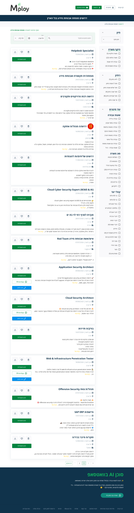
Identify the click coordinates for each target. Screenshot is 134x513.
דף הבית (121, 7)
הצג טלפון (20, 288)
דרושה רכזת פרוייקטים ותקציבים (77, 96)
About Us (68, 509)
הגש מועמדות (22, 59)
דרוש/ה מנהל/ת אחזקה (75, 126)
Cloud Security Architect (80, 297)
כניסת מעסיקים (81, 7)
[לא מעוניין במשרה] (28, 52)
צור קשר (83, 509)
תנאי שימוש (93, 509)
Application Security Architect (76, 267)
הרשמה (95, 7)
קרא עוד (54, 69)
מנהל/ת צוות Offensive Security (76, 389)
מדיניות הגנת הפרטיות (107, 509)
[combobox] (71, 38)
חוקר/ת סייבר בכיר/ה (83, 437)
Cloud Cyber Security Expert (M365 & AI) (70, 189)
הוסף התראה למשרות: (24, 30)
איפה (42, 35)
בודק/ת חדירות (86, 328)
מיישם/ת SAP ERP (84, 412)
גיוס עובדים (26, 509)
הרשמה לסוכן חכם (49, 509)
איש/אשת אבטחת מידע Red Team (75, 238)
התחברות (108, 7)
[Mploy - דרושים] (19, 11)
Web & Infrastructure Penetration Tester (70, 358)
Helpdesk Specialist (82, 50)
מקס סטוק (88, 138)
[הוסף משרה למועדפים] (22, 52)
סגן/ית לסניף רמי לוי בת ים (80, 214)
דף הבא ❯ (69, 463)
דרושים (121, 24)
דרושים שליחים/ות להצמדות (79, 156)
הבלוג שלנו (36, 509)
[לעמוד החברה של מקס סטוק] (91, 126)
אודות (76, 509)
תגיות (59, 509)
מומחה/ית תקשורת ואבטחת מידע (76, 75)
